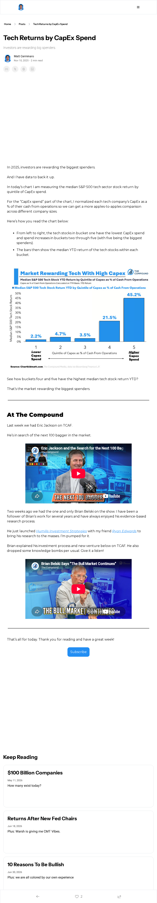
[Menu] (138, 7)
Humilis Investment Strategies (61, 531)
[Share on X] (15, 69)
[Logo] (21, 7)
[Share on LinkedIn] (32, 69)
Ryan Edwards (124, 531)
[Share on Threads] (23, 69)
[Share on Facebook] (6, 69)
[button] (18, 796)
